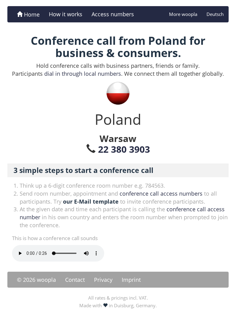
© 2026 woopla (36, 279)
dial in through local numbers (82, 73)
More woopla (183, 14)
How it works (65, 14)
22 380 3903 (124, 149)
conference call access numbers (161, 193)
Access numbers (113, 14)
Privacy (103, 279)
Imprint (131, 279)
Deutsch (215, 14)
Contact (75, 279)
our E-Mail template (91, 201)
